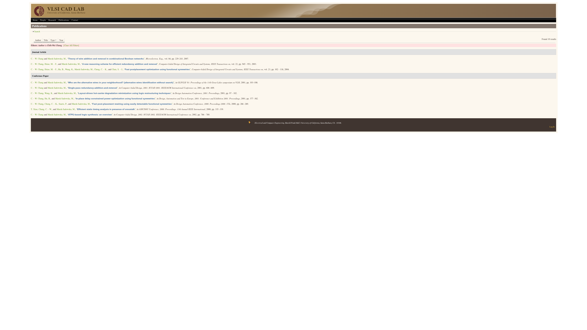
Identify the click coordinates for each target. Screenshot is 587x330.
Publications (64, 20)
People (43, 20)
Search (37, 31)
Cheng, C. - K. (100, 69)
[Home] (39, 15)
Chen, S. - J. (117, 69)
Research (52, 20)
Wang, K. (69, 69)
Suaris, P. (63, 103)
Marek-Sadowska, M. (57, 58)
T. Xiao (34, 109)
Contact (75, 20)
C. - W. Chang (37, 58)
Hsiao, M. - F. (51, 63)
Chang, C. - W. (45, 109)
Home (35, 20)
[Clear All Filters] (71, 45)
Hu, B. (61, 69)
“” (106, 58)
